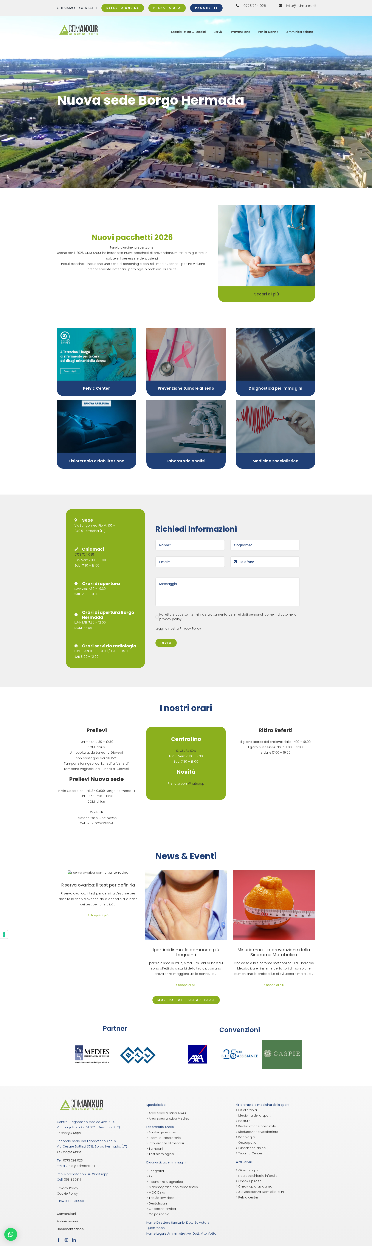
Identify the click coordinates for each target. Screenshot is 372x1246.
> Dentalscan (156, 1203)
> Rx (149, 1176)
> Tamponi (154, 1148)
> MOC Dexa (155, 1192)
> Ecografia (155, 1171)
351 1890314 (72, 1179)
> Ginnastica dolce (251, 1148)
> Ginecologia (247, 1170)
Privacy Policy (190, 628)
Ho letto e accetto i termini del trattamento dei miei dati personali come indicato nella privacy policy (227, 616)
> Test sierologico (160, 1154)
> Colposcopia (158, 1214)
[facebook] (58, 1240)
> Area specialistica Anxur (166, 1113)
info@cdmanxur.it (81, 1166)
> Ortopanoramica (161, 1209)
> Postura (243, 1121)
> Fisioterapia (246, 1110)
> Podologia (245, 1137)
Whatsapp (196, 783)
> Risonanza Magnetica (164, 1182)
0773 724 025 (84, 554)
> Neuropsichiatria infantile (256, 1176)
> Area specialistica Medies (167, 1118)
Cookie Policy (67, 1193)
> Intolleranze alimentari (165, 1143)
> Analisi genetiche (161, 1132)
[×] (10, 1234)
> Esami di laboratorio (163, 1138)
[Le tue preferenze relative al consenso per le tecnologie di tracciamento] (4, 934)
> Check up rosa (249, 1181)
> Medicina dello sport (253, 1115)
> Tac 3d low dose (160, 1198)
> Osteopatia (246, 1142)
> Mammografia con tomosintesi (172, 1187)
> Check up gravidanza (254, 1186)
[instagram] (66, 1240)
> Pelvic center (247, 1197)
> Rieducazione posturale (256, 1126)
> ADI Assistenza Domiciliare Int (260, 1192)
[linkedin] (74, 1240)
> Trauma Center (249, 1153)
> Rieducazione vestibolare (257, 1132)
